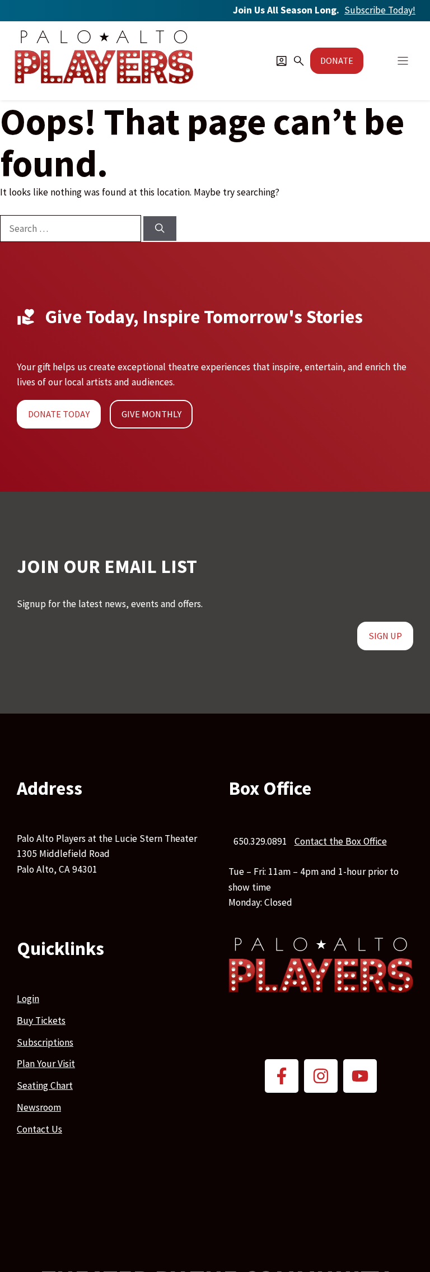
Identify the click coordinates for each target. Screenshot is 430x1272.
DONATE (336, 61)
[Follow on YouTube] (360, 1076)
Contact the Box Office (341, 841)
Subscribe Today (379, 10)
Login (28, 999)
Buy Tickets (41, 1020)
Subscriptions (45, 1042)
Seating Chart (45, 1085)
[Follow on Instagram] (321, 1076)
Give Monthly (151, 414)
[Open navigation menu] (402, 60)
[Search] (159, 228)
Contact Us (39, 1129)
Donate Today (59, 414)
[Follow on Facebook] (281, 1076)
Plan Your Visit (46, 1063)
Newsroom (39, 1107)
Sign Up (385, 636)
